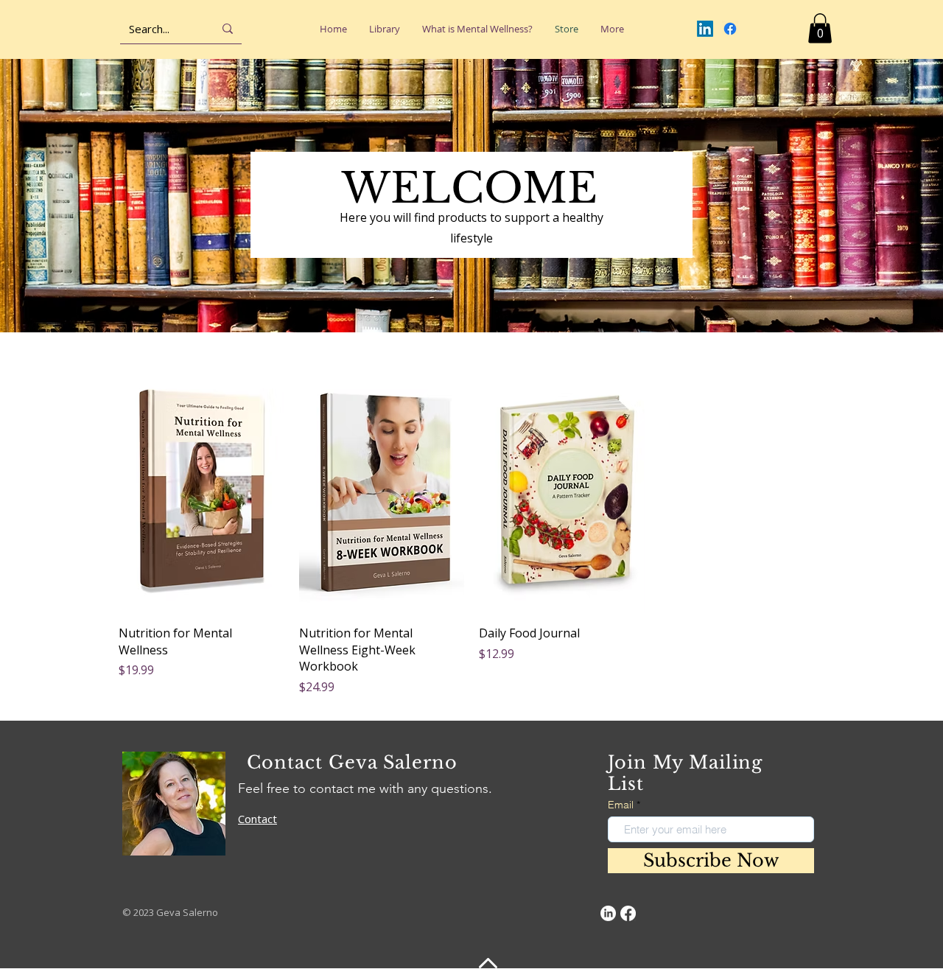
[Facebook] (730, 29)
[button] (819, 28)
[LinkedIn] (705, 29)
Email (621, 805)
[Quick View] (201, 489)
